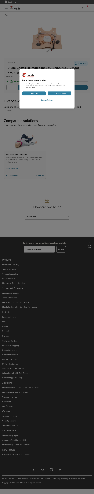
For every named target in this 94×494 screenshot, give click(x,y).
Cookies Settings (47, 100)
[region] (47, 89)
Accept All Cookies (59, 93)
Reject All (34, 93)
